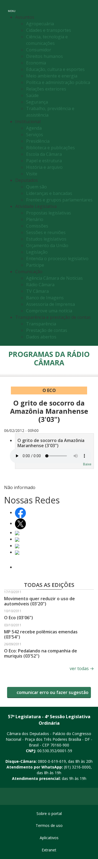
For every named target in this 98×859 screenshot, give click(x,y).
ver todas (82, 668)
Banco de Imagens (45, 298)
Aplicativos (49, 837)
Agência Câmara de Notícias (54, 278)
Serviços (34, 135)
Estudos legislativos (46, 239)
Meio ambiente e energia (51, 76)
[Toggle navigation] (88, 8)
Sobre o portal (49, 813)
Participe (35, 265)
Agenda (34, 128)
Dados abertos (41, 337)
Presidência (38, 141)
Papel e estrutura (44, 161)
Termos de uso (49, 825)
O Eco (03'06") (18, 618)
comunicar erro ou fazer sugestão (52, 692)
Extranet (49, 849)
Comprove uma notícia (49, 311)
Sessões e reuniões (46, 232)
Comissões (37, 226)
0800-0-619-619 (52, 761)
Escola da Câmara (44, 154)
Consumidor (38, 50)
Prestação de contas (46, 330)
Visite (31, 174)
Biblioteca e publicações (50, 148)
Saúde (32, 95)
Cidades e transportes (48, 30)
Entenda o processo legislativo (57, 259)
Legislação (37, 252)
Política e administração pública (58, 82)
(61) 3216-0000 (77, 767)
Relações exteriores (46, 89)
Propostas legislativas (48, 213)
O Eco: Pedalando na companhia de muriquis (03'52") (40, 653)
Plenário (34, 219)
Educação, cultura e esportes (55, 69)
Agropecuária (40, 24)
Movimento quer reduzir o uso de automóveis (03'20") (39, 601)
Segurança (37, 102)
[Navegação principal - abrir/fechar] (11, 7)
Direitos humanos (44, 56)
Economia (36, 63)
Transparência (41, 324)
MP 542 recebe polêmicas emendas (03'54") (41, 634)
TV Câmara (37, 291)
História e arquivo (44, 167)
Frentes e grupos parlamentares (59, 200)
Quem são (36, 187)
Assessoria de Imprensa (50, 304)
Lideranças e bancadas (49, 193)
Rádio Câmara (40, 285)
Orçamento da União (47, 245)
